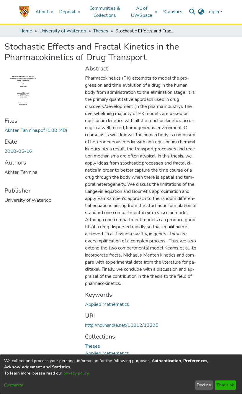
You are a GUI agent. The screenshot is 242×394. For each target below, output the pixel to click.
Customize (13, 385)
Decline (204, 385)
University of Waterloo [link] (62, 31)
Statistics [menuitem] (172, 12)
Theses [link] (100, 31)
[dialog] (121, 374)
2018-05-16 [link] (18, 151)
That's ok (225, 385)
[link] (35, 130)
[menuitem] (43, 12)
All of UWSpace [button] (141, 12)
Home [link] (25, 31)
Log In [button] (213, 12)
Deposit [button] (67, 12)
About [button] (41, 12)
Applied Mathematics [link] (107, 304)
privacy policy (76, 373)
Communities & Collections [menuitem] (104, 12)
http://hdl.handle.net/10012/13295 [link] (121, 325)
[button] (24, 12)
